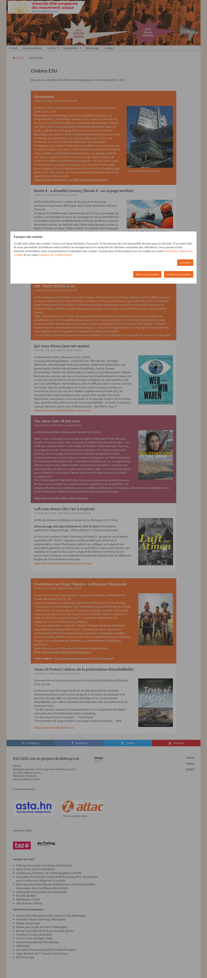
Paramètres (185, 262)
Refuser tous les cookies (147, 274)
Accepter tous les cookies (179, 274)
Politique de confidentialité (55, 255)
